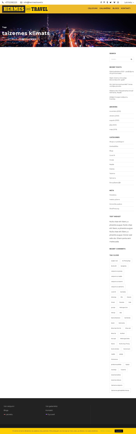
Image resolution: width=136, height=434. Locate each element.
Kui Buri (122, 333)
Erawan (129, 297)
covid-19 (113, 292)
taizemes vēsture (116, 380)
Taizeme (112, 173)
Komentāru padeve (115, 204)
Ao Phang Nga (126, 260)
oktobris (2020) (114, 116)
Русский (51, 414)
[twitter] (110, 2)
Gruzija (111, 160)
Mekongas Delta (125, 338)
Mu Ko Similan (115, 349)
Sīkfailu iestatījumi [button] (106, 431)
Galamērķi (105, 8)
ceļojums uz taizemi (117, 281)
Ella (122, 297)
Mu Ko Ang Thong (124, 343)
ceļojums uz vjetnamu (117, 286)
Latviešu (9, 414)
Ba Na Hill (113, 266)
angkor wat (114, 260)
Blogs (116, 8)
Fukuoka (121, 302)
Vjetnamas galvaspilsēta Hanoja (120, 390)
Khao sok (128, 328)
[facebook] (101, 2)
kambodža (127, 318)
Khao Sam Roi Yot (116, 328)
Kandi (112, 323)
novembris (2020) (115, 111)
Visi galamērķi (52, 406)
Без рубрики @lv (115, 182)
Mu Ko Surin (127, 349)
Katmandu (122, 323)
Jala (121, 312)
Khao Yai (113, 333)
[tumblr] (107, 2)
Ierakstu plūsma (114, 199)
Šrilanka (111, 169)
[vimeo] (114, 2)
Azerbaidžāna (113, 146)
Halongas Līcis (123, 307)
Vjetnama (112, 178)
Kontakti (125, 8)
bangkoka (123, 266)
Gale (130, 302)
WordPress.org (114, 208)
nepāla (113, 354)
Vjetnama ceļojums (116, 385)
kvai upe (113, 338)
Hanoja (113, 312)
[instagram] (118, 2)
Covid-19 (112, 155)
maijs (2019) (113, 129)
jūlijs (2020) (113, 125)
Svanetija (113, 369)
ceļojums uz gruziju (116, 271)
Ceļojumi (93, 8)
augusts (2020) (114, 120)
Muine (113, 343)
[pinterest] (104, 2)
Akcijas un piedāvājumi (116, 142)
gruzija (113, 307)
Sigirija (127, 364)
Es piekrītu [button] (119, 431)
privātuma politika (116, 364)
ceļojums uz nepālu (116, 276)
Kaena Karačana (115, 318)
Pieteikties (112, 195)
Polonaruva (114, 359)
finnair (113, 302)
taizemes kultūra (116, 375)
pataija (121, 354)
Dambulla (123, 292)
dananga (113, 297)
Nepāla (111, 164)
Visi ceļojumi (9, 406)
